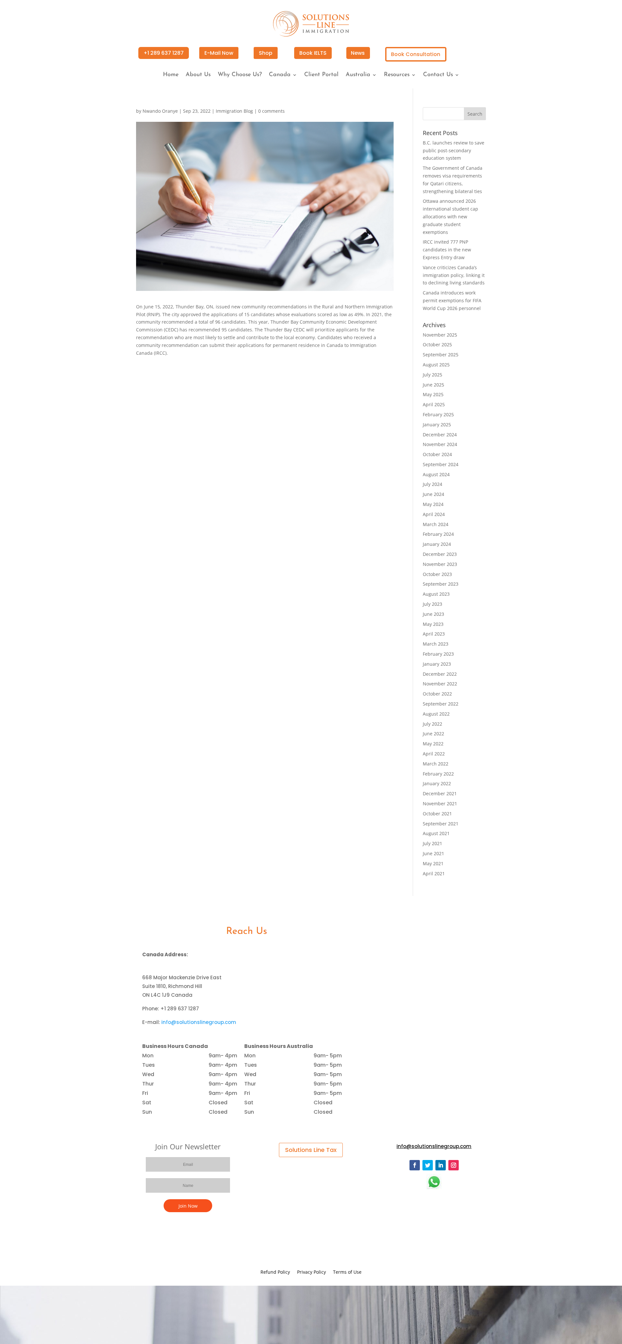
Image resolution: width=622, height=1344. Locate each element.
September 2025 (440, 354)
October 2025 (437, 344)
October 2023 (437, 574)
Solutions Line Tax (311, 1150)
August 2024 (436, 474)
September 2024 (440, 464)
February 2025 (438, 414)
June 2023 (433, 614)
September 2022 (440, 704)
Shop (265, 53)
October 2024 (437, 454)
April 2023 (434, 634)
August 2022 (436, 714)
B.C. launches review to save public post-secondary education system (453, 150)
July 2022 (432, 724)
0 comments (271, 111)
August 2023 (436, 594)
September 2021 (440, 824)
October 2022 (437, 694)
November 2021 (440, 803)
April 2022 (434, 754)
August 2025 (436, 365)
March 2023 (435, 644)
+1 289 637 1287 (164, 53)
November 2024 (440, 444)
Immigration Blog (234, 111)
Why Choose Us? (240, 75)
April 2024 (434, 514)
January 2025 (437, 424)
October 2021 (437, 813)
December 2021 (440, 793)
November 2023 (440, 564)
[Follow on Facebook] (414, 1165)
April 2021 (434, 873)
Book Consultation (415, 54)
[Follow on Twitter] (427, 1165)
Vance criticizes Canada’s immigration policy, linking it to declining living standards (454, 275)
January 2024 (437, 544)
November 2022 (440, 684)
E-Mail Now (218, 53)
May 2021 (433, 863)
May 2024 (433, 504)
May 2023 (433, 624)
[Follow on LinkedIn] (440, 1165)
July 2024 (432, 484)
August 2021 (436, 833)
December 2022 (440, 674)
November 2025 (440, 335)
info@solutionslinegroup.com (198, 1022)
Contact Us (438, 75)
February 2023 (438, 654)
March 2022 (435, 764)
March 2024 (435, 524)
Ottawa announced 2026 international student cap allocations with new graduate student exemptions (450, 216)
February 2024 (438, 534)
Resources (396, 75)
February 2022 (438, 774)
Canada (280, 75)
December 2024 (440, 434)
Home (171, 75)
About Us (198, 75)
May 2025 (433, 394)
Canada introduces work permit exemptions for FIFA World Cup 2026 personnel (452, 300)
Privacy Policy (311, 1272)
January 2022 (437, 783)
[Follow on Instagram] (453, 1165)
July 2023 (432, 604)
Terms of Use (347, 1272)
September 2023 (440, 584)
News (358, 53)
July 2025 (432, 375)
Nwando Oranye (160, 111)
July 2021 (432, 843)
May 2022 (433, 744)
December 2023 (440, 554)
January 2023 (437, 664)
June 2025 (433, 385)
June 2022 (433, 733)
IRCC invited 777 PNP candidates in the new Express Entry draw (447, 249)
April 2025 (434, 404)
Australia (358, 75)
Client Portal (321, 75)
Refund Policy (275, 1272)
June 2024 (433, 494)
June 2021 (433, 853)
